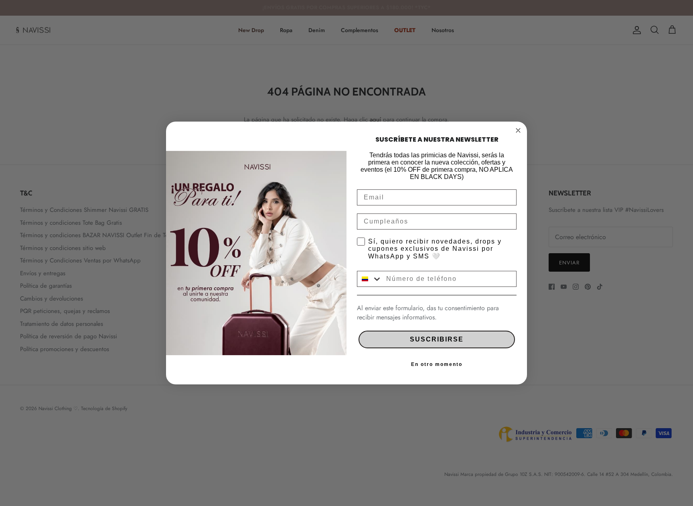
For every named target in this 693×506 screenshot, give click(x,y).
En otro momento (436, 364)
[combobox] (369, 279)
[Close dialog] (518, 130)
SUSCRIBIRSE (437, 339)
